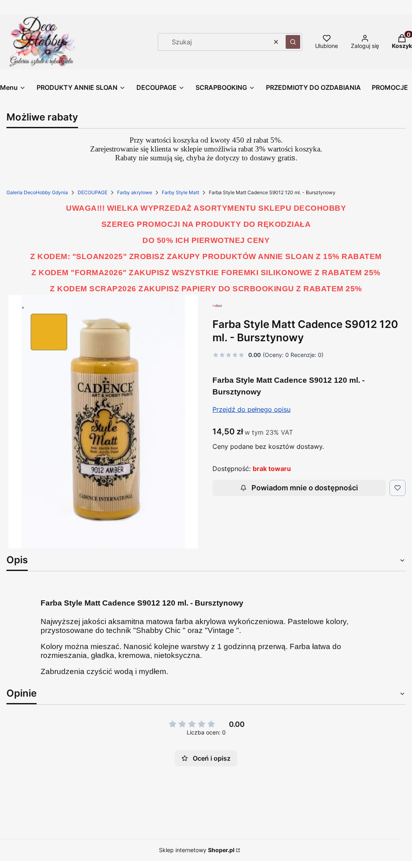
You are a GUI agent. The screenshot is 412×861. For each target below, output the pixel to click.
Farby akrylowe (134, 192)
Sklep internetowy (197, 849)
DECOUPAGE (92, 192)
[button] (293, 42)
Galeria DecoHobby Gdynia (37, 192)
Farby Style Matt (180, 192)
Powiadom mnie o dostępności (304, 487)
